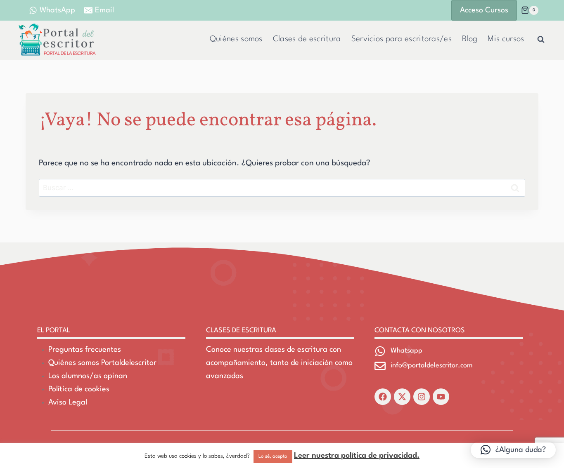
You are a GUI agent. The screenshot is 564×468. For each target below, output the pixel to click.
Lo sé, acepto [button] (272, 456)
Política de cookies (78, 389)
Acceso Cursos (484, 10)
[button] (513, 450)
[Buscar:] (282, 188)
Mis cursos (506, 39)
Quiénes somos (236, 39)
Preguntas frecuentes (84, 349)
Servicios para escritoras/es (401, 39)
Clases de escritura (307, 39)
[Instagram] (421, 396)
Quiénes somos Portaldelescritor (102, 363)
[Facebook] (382, 396)
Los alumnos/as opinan (87, 376)
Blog (469, 39)
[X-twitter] (402, 396)
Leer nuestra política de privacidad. (356, 455)
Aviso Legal (67, 402)
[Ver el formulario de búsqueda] (540, 39)
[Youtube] (441, 396)
